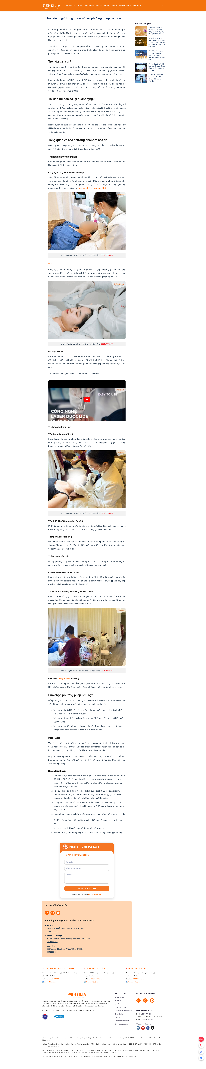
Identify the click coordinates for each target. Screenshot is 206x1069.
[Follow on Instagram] (138, 1028)
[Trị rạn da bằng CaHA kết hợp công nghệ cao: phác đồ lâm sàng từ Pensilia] (141, 67)
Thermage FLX (99, 188)
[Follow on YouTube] (143, 1028)
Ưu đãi (117, 1004)
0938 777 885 (52, 931)
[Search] (163, 6)
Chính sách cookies (121, 1024)
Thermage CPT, (84, 188)
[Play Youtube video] (87, 399)
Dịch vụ (79, 5)
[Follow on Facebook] (148, 1028)
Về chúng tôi (70, 5)
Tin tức (106, 5)
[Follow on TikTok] (152, 1028)
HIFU (50, 263)
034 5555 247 (52, 952)
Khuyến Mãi (89, 5)
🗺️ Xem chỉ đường (49, 982)
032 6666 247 (52, 942)
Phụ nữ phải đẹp (120, 1007)
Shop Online (119, 1014)
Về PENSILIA (119, 997)
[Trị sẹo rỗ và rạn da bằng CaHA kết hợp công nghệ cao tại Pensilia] (141, 78)
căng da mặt (64, 678)
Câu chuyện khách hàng (120, 5)
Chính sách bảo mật (122, 1021)
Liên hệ (117, 1017)
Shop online (137, 5)
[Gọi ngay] (201, 1045)
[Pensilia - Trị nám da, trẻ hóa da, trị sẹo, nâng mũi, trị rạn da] (52, 5)
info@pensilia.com (147, 1019)
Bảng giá (98, 5)
